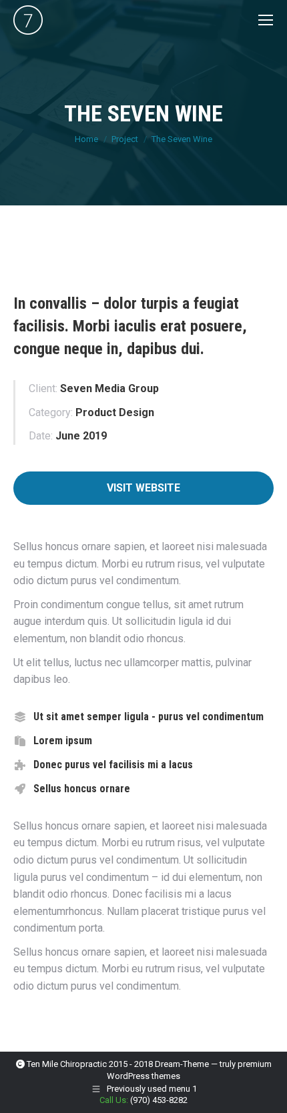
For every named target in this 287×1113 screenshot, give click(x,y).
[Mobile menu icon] (266, 20)
